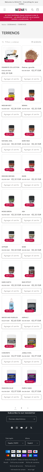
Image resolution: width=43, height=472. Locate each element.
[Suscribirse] (33, 419)
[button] (4, 9)
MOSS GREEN (6, 211)
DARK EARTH (6, 282)
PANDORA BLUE (7, 388)
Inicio (4, 24)
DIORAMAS (12, 24)
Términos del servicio (16, 466)
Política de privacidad (17, 462)
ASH (23, 211)
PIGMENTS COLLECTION (10, 67)
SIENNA (24, 105)
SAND (24, 247)
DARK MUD (26, 141)
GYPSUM (5, 247)
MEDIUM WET (6, 105)
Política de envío (30, 466)
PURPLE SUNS (27, 388)
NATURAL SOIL (7, 141)
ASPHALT (25, 317)
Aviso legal (31, 469)
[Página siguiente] (27, 408)
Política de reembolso (32, 462)
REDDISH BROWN (8, 176)
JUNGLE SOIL (27, 353)
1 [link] (15, 408)
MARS (24, 176)
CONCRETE (6, 353)
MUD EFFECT (26, 282)
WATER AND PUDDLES (10, 317)
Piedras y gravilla (28, 67)
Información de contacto (18, 469)
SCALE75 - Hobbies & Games (20, 460)
